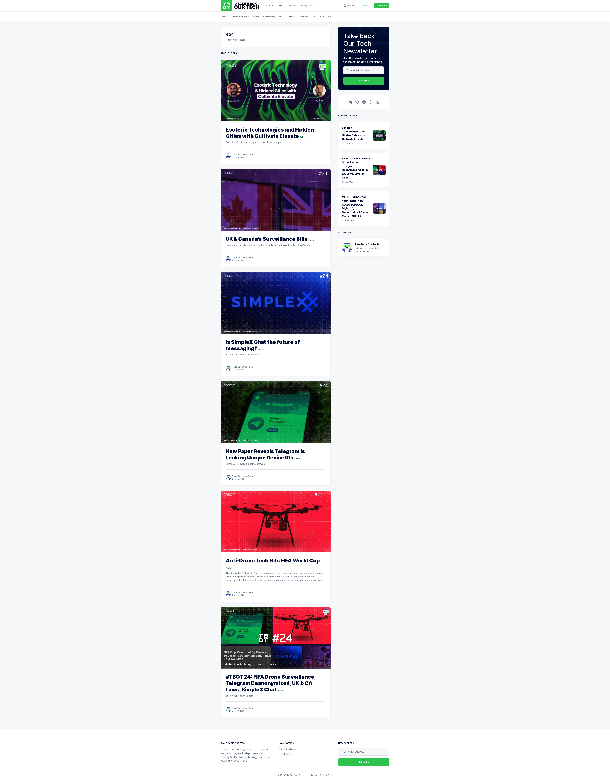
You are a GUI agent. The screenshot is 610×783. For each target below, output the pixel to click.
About (280, 5)
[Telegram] (350, 102)
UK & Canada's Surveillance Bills (267, 239)
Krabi (329, 775)
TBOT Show (318, 16)
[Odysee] (357, 102)
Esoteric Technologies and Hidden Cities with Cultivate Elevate (270, 133)
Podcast (290, 16)
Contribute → (287, 754)
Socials (269, 5)
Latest (224, 16)
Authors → (344, 232)
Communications (240, 16)
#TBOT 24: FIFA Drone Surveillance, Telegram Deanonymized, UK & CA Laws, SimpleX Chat (271, 683)
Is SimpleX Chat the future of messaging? (263, 345)
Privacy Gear (306, 5)
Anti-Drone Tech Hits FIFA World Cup (273, 560)
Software (303, 16)
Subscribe (381, 5)
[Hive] (364, 102)
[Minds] (370, 102)
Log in (364, 5)
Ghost (322, 775)
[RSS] (377, 102)
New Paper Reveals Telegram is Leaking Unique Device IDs (265, 454)
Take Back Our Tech (242, 154)
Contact (291, 5)
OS (280, 16)
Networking (269, 16)
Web (330, 16)
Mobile (255, 16)
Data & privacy (287, 749)
